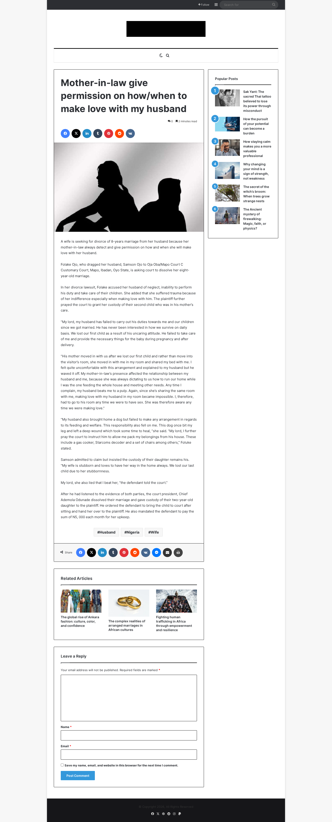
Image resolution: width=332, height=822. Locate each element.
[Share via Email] (167, 552)
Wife (155, 532)
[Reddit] (119, 133)
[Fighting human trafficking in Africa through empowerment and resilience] (176, 601)
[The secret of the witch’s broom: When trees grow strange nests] (227, 193)
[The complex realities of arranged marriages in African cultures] (128, 603)
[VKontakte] (130, 133)
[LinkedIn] (86, 133)
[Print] (178, 552)
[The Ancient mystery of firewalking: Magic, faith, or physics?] (227, 215)
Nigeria (133, 532)
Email (66, 746)
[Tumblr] (97, 133)
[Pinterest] (108, 133)
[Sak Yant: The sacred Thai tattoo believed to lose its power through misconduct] (227, 97)
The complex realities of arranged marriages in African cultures (126, 625)
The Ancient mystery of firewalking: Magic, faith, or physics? (254, 218)
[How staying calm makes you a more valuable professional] (227, 147)
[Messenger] (156, 552)
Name (66, 727)
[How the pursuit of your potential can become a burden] (227, 125)
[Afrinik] (166, 29)
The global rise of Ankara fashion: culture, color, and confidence (80, 621)
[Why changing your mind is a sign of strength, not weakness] (227, 170)
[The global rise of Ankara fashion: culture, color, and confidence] (81, 601)
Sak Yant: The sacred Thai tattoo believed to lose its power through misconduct (257, 101)
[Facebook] (65, 133)
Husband (107, 532)
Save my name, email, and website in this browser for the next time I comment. (121, 765)
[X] (76, 133)
